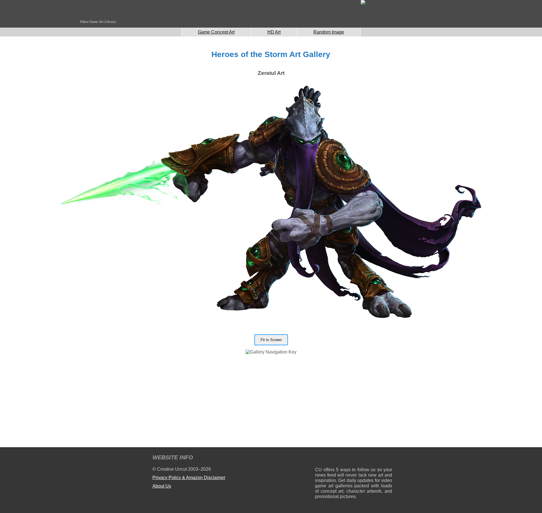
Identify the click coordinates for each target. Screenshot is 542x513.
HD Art (274, 32)
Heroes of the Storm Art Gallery (270, 54)
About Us (161, 486)
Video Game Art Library (98, 21)
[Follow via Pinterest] (388, 458)
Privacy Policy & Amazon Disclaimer (188, 477)
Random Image (328, 32)
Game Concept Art (216, 32)
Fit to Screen (271, 340)
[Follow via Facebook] (353, 458)
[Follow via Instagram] (336, 458)
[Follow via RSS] (319, 458)
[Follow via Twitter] (371, 458)
